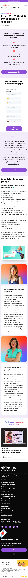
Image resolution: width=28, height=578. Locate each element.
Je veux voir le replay (14, 170)
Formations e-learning (7, 482)
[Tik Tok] (17, 527)
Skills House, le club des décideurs (10, 511)
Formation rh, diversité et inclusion (10, 499)
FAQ (2, 513)
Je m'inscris (14, 550)
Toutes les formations (7, 494)
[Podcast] (10, 527)
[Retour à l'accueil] (6, 6)
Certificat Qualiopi (6, 515)
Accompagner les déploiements (10, 489)
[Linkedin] (6, 527)
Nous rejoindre (5, 506)
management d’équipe (17, 154)
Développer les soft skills (8, 484)
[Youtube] (2, 527)
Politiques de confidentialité (17, 522)
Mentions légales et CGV (5, 522)
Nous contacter (5, 508)
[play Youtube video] (14, 252)
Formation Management (8, 496)
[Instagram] (13, 527)
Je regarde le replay (14, 72)
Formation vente (5, 501)
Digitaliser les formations (8, 487)
